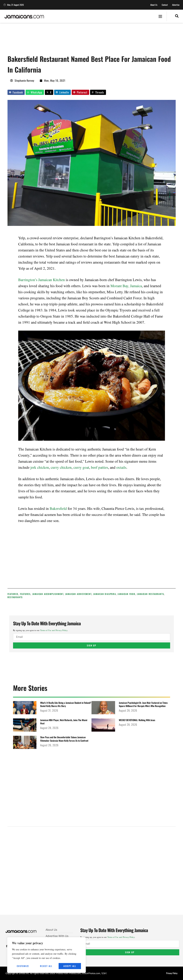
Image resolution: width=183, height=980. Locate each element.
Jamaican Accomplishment (47, 593)
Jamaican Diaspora (104, 593)
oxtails (121, 467)
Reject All (46, 965)
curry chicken (61, 467)
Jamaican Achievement (78, 593)
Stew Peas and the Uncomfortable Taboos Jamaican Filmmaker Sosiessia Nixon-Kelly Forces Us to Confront (64, 738)
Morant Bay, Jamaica (126, 285)
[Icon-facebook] (7, 946)
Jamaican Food (126, 593)
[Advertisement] (73, 40)
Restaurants (15, 597)
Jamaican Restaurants (150, 593)
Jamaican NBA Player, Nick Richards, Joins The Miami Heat (63, 721)
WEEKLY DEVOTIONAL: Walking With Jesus (137, 720)
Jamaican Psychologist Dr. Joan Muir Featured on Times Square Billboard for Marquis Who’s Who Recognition (143, 704)
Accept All (69, 965)
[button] (160, 16)
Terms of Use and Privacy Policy (53, 630)
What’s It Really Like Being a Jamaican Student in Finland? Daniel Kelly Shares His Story (65, 704)
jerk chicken (39, 467)
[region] (46, 955)
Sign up (91, 645)
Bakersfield (58, 508)
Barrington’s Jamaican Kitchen (41, 279)
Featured (13, 593)
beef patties (99, 467)
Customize (23, 965)
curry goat (81, 467)
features (25, 593)
